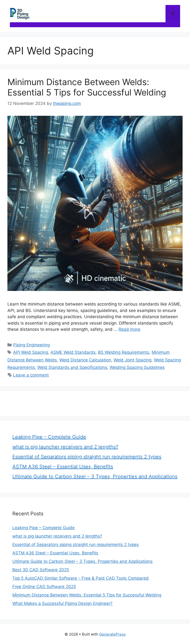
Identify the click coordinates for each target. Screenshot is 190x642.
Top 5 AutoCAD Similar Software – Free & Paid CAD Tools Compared (80, 578)
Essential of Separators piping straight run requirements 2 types (86, 457)
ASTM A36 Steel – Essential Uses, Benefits (62, 467)
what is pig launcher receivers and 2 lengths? (65, 447)
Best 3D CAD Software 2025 (40, 569)
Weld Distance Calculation (85, 359)
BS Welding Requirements (123, 352)
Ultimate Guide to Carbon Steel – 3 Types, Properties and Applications (94, 476)
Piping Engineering (31, 344)
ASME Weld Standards (72, 352)
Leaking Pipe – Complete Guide (49, 437)
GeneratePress (112, 634)
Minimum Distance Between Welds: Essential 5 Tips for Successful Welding (86, 87)
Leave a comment (31, 375)
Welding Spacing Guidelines (137, 367)
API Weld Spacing (30, 352)
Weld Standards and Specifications (72, 367)
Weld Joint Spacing (132, 359)
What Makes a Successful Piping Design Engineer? (62, 603)
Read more (129, 329)
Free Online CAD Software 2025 (44, 586)
